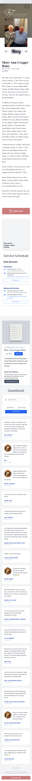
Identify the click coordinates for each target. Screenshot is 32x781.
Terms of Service (21, 773)
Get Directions (15, 280)
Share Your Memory (12, 381)
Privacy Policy (11, 773)
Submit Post (16, 411)
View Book (9, 354)
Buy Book (18, 354)
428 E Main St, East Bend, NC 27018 (17, 276)
